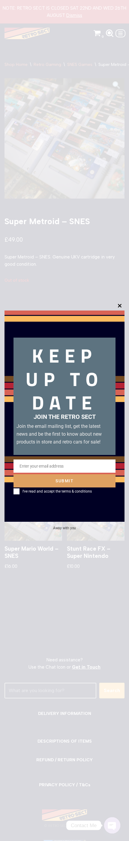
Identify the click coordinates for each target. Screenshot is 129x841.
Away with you (64, 528)
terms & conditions (77, 491)
